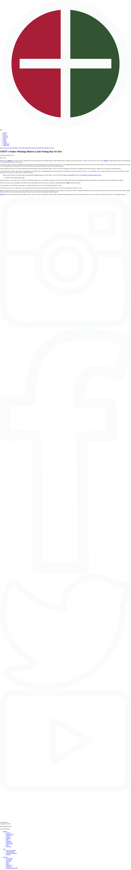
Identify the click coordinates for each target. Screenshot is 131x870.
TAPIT (2, 194)
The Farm (5, 135)
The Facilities (9, 858)
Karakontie (15, 147)
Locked (20, 147)
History (5, 139)
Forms (4, 141)
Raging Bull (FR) (39, 147)
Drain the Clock (8, 147)
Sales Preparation (10, 851)
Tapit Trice (8, 846)
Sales (4, 134)
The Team (5, 137)
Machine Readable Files (12, 868)
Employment (6, 145)
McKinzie (24, 147)
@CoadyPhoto (83, 175)
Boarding (8, 854)
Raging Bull (9, 842)
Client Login (6, 144)
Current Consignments (11, 853)
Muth (28, 147)
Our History (9, 860)
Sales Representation (11, 850)
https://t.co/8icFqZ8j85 (69, 175)
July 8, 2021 (22, 177)
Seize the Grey (47, 147)
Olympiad (32, 147)
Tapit (52, 147)
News (4, 138)
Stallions (5, 133)
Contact (5, 142)
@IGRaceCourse (38, 175)
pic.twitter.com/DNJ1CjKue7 (94, 175)
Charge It (2, 147)
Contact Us (8, 866)
